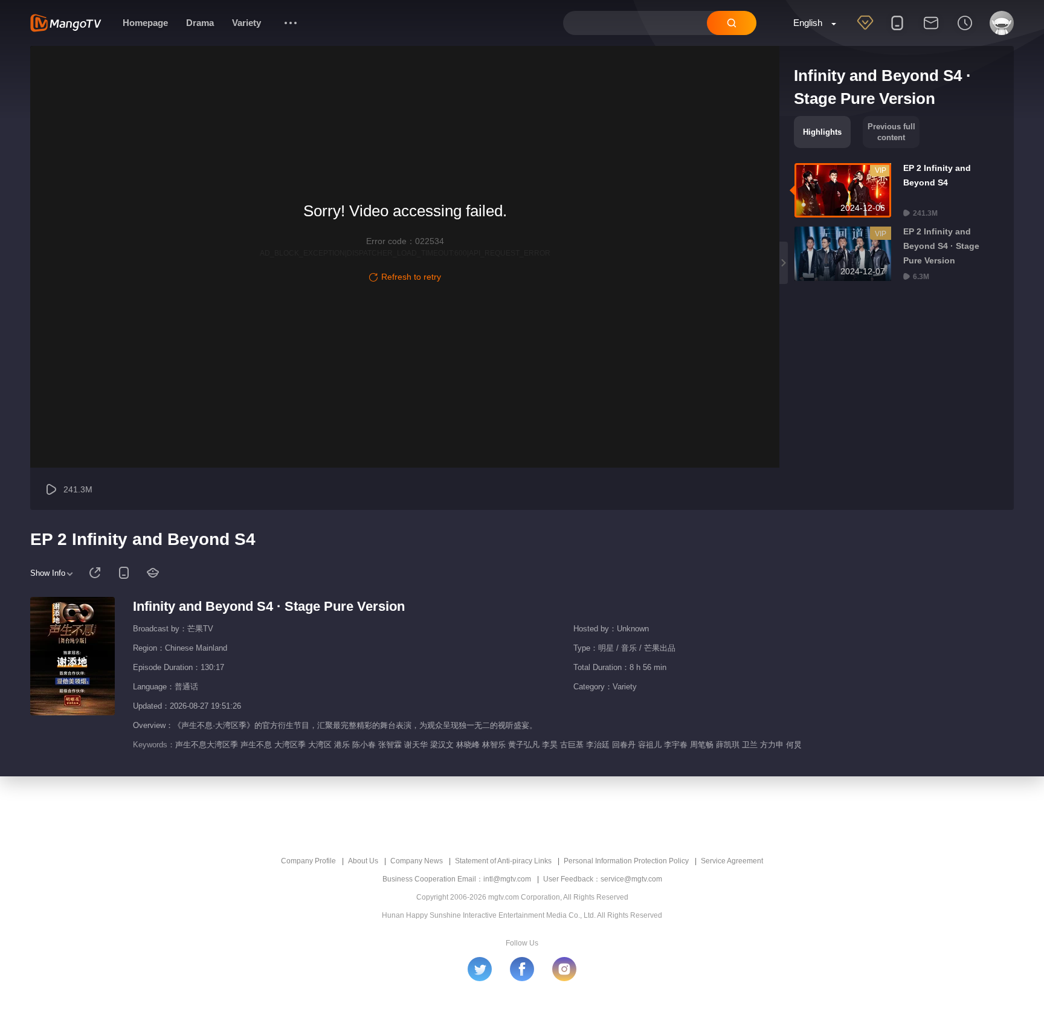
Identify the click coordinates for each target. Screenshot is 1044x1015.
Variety (246, 23)
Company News (416, 861)
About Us (363, 861)
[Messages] (931, 31)
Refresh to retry (411, 277)
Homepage (145, 23)
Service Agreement (732, 861)
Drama (200, 23)
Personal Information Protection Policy (626, 861)
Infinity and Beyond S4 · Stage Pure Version (269, 606)
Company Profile (308, 861)
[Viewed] (965, 31)
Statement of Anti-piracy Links (503, 861)
